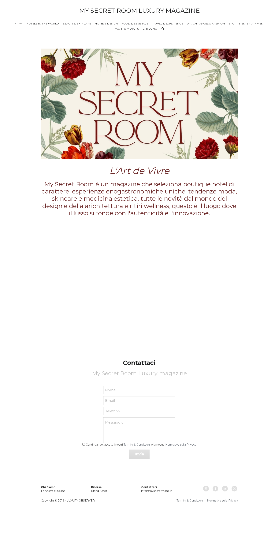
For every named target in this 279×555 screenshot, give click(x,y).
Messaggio (114, 422)
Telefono (112, 411)
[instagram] (206, 488)
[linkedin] (225, 488)
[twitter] (234, 488)
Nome (110, 390)
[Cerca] (163, 29)
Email (110, 401)
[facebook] (215, 488)
